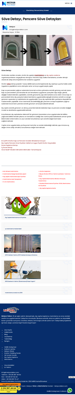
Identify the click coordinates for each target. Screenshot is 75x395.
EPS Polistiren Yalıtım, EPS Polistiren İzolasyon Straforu (21, 255)
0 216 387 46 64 (8, 389)
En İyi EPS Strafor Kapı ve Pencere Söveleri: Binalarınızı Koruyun (23, 141)
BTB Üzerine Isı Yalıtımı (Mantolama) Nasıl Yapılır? (20, 281)
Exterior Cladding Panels (12, 353)
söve (9, 84)
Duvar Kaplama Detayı (9, 145)
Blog (6, 334)
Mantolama (8, 359)
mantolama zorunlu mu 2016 (13, 293)
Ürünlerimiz (8, 337)
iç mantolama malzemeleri (13, 229)
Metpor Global (9, 351)
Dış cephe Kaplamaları (10, 384)
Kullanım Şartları (9, 349)
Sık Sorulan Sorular (10, 355)
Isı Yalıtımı (7, 367)
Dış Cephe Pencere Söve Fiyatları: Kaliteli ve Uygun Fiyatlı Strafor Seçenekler (28, 143)
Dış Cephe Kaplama (11, 357)
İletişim (7, 341)
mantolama (39, 75)
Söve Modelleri (9, 365)
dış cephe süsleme (53, 75)
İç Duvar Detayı (6, 147)
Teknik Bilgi (8, 339)
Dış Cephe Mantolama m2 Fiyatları (15, 217)
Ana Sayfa (8, 330)
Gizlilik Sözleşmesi (10, 347)
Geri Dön (71, 377)
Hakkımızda (8, 332)
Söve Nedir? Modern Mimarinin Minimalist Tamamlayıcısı (21, 150)
